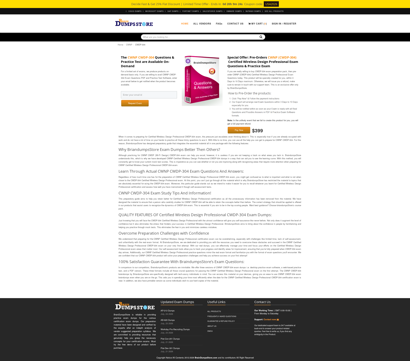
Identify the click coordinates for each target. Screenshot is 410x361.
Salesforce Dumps (213, 11)
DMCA (210, 331)
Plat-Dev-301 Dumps (170, 348)
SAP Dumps (173, 11)
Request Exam (135, 103)
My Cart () (259, 23)
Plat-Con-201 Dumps (170, 338)
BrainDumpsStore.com (206, 357)
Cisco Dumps (135, 11)
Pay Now (239, 130)
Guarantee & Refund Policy (221, 321)
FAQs (219, 23)
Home (185, 23)
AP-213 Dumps (168, 310)
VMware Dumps (234, 11)
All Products (214, 311)
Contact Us (235, 23)
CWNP (129, 44)
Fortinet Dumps (190, 11)
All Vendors (202, 23)
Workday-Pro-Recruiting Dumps (175, 329)
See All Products (274, 11)
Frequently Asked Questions (221, 316)
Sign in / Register (284, 23)
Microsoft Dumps (154, 11)
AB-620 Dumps (168, 319)
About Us (211, 326)
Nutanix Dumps (253, 11)
